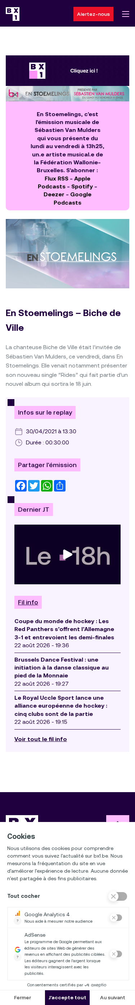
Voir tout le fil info (40, 739)
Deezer (54, 194)
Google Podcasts (72, 198)
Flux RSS (56, 178)
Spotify (82, 186)
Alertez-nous (93, 14)
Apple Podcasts (64, 182)
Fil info (28, 602)
